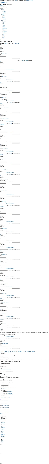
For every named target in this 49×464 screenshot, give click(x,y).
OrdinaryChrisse (4, 107)
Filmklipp (4, 16)
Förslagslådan (4, 11)
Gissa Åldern (4, 36)
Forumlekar (17, 43)
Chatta (2, 442)
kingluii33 (3, 53)
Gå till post (6, 53)
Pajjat (2, 20)
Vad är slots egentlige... (9, 391)
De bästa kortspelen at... (10, 392)
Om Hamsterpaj (4, 12)
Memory (3, 37)
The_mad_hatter (4, 118)
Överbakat (4, 25)
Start (3, 29)
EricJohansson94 (4, 86)
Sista (10, 46)
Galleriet (4, 35)
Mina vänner (2, 437)
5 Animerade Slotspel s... (10, 393)
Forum (1, 351)
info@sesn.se (31, 443)
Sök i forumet (4, 27)
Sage (2, 210)
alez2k (0, 82)
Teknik (3, 23)
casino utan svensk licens (5, 400)
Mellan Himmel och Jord (10, 351)
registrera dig (26, 60)
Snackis (2, 432)
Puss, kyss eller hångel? (29, 351)
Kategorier (4, 17)
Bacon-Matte (1, 328)
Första (0, 46)
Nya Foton (2, 431)
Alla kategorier (4, 21)
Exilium (1, 215)
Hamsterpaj (2, 9)
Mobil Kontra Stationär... (10, 394)
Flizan (0, 175)
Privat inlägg (8, 58)
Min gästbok (2, 435)
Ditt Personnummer (5, 31)
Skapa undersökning (5, 28)
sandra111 (1, 49)
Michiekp (3, 128)
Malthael (1, 185)
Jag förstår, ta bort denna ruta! (29, 0)
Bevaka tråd (1, 48)
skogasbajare (3, 148)
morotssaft (1, 103)
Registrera (2, 441)
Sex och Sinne (3, 427)
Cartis (0, 279)
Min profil (3, 434)
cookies (16, 0)
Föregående (3, 46)
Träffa (2, 429)
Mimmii (3, 254)
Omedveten (3, 179)
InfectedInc (1, 234)
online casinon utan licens (6, 407)
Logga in (23, 60)
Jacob (0, 61)
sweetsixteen (1, 271)
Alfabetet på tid (4, 30)
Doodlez (1, 298)
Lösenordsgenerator (5, 33)
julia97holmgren (2, 206)
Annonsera (4, 10)
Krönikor (4, 24)
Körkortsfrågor (4, 32)
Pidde (2, 323)
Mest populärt (4, 18)
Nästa (9, 46)
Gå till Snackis (9, 397)
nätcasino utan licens (4, 403)
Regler (3, 13)
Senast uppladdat (4, 19)
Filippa (5, 43)
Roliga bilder (4, 15)
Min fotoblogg (3, 436)
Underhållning (2, 14)
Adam (2, 201)
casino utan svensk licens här (5, 405)
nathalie (3, 228)
